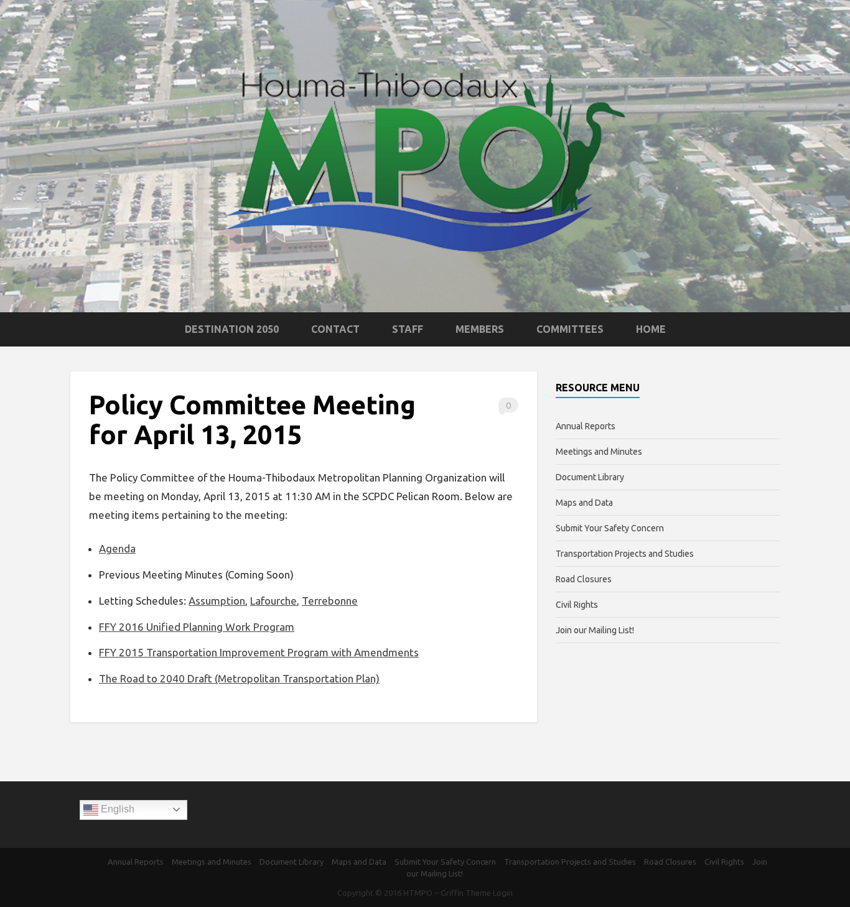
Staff (407, 329)
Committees (570, 329)
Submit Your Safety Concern (610, 528)
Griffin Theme (466, 892)
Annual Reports (585, 426)
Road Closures (584, 579)
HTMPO (417, 892)
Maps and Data (584, 503)
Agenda (117, 548)
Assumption (217, 601)
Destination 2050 (232, 329)
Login (503, 892)
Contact (335, 329)
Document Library (590, 477)
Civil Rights (577, 605)
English (116, 809)
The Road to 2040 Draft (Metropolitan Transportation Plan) (239, 678)
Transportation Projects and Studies (625, 554)
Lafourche (273, 601)
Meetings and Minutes (599, 452)
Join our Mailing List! (595, 630)
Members (479, 329)
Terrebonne (330, 601)
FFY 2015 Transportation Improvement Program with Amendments (259, 652)
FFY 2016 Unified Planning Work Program (196, 627)
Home (651, 329)
